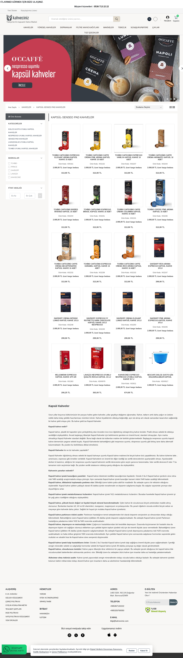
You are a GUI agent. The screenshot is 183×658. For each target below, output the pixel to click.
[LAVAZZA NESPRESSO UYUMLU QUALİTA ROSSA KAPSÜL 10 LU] (97, 358)
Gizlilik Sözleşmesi (13, 598)
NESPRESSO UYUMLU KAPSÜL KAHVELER (25, 136)
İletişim (43, 617)
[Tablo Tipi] (173, 107)
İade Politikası (11, 613)
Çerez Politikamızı (59, 652)
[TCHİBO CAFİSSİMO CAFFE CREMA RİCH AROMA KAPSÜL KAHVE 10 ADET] (128, 247)
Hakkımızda (44, 614)
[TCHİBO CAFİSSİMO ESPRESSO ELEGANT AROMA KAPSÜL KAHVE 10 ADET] (65, 138)
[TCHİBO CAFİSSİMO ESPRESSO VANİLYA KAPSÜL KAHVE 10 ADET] (128, 138)
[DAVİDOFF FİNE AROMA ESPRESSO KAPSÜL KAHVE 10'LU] (160, 301)
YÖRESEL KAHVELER (46, 27)
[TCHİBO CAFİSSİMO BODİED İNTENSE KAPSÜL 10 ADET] (65, 192)
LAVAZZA (14, 174)
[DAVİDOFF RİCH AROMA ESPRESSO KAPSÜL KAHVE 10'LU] (160, 247)
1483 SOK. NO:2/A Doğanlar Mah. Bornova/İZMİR (122, 594)
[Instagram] (69, 635)
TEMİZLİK (122, 27)
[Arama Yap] (116, 19)
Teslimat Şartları (13, 609)
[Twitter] (76, 635)
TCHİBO (14, 163)
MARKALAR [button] (13, 158)
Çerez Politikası (12, 602)
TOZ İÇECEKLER (91, 33)
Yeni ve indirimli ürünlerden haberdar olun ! (161, 594)
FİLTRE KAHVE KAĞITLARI (87, 27)
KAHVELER (28, 27)
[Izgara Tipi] (170, 107)
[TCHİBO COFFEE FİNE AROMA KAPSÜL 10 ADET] (160, 192)
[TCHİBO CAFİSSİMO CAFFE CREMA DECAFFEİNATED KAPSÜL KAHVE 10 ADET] (65, 247)
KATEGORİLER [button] (15, 124)
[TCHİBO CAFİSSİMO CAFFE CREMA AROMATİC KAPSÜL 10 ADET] (160, 138)
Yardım (43, 594)
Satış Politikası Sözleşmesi (17, 617)
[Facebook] (82, 635)
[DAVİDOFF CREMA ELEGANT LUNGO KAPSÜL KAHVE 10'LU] (128, 301)
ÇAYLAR (155, 27)
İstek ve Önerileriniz (49, 598)
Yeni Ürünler (11, 620)
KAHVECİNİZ (16, 177)
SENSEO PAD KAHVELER (18, 139)
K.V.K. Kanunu (11, 594)
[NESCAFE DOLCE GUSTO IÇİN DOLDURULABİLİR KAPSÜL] (160, 358)
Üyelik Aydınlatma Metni (16, 605)
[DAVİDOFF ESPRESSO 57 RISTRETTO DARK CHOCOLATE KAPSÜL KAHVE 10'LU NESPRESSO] (97, 301)
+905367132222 (117, 606)
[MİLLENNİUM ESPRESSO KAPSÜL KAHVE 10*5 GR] (65, 358)
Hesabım (167, 21)
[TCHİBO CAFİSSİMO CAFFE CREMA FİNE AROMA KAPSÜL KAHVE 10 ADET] (97, 138)
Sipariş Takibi (45, 602)
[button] (167, 99)
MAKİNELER (108, 27)
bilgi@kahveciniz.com (119, 621)
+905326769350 (117, 610)
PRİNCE (14, 167)
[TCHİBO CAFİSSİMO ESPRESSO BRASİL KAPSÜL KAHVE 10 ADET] (97, 192)
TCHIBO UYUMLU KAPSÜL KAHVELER (23, 149)
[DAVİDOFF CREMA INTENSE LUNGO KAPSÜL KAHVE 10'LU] (65, 301)
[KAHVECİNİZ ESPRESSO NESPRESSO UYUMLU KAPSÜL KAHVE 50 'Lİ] (128, 358)
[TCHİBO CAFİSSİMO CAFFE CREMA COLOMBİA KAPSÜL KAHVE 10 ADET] (128, 192)
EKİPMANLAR (66, 27)
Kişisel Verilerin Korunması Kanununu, (106, 649)
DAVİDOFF (15, 170)
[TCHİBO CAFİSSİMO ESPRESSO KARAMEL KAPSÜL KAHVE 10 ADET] (97, 247)
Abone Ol (173, 602)
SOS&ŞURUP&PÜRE (139, 27)
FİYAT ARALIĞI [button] (15, 188)
